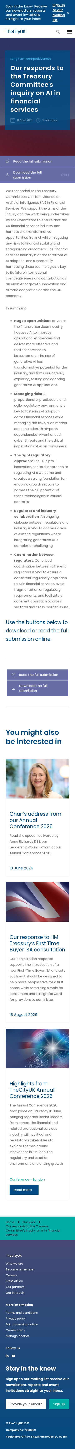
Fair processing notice (22, 1324)
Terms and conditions (22, 1313)
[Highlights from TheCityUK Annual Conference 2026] (37, 1048)
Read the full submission (32, 161)
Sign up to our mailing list (58, 12)
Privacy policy (16, 1318)
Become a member (20, 1269)
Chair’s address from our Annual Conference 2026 (35, 820)
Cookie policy (15, 1330)
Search (58, 32)
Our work (28, 1222)
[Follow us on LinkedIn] (7, 1355)
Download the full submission (41, 175)
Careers (11, 1275)
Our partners (15, 1287)
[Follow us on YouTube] (13, 1356)
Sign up (59, 1404)
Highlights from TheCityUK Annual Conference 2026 (32, 1090)
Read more (23, 1189)
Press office (14, 1281)
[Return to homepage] (16, 31)
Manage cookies (18, 1336)
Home (10, 1222)
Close (68, 12)
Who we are (14, 1264)
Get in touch (15, 1293)
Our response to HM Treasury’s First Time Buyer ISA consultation (37, 943)
